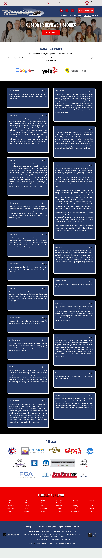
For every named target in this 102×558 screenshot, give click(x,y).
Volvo (91, 511)
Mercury (75, 506)
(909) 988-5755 (94, 4)
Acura (10, 500)
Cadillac (42, 500)
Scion (10, 511)
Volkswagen (75, 511)
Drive (32, 543)
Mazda (43, 506)
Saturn (91, 508)
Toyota (59, 511)
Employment (66, 527)
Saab (75, 508)
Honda (43, 503)
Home (60, 15)
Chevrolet (59, 500)
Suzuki (43, 511)
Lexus (27, 506)
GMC (26, 503)
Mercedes (59, 506)
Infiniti (75, 503)
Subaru (26, 511)
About (65, 15)
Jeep (91, 503)
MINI (91, 506)
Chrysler (75, 500)
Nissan (26, 508)
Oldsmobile (43, 508)
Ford (10, 503)
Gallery (80, 15)
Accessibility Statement (66, 543)
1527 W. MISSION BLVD (14, 2)
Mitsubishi (10, 508)
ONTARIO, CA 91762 (14, 4)
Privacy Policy (52, 543)
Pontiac (59, 508)
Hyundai (59, 503)
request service (51, 32)
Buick (26, 500)
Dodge (91, 500)
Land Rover (11, 506)
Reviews (87, 15)
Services (73, 15)
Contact (95, 15)
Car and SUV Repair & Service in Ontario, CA (60, 531)
